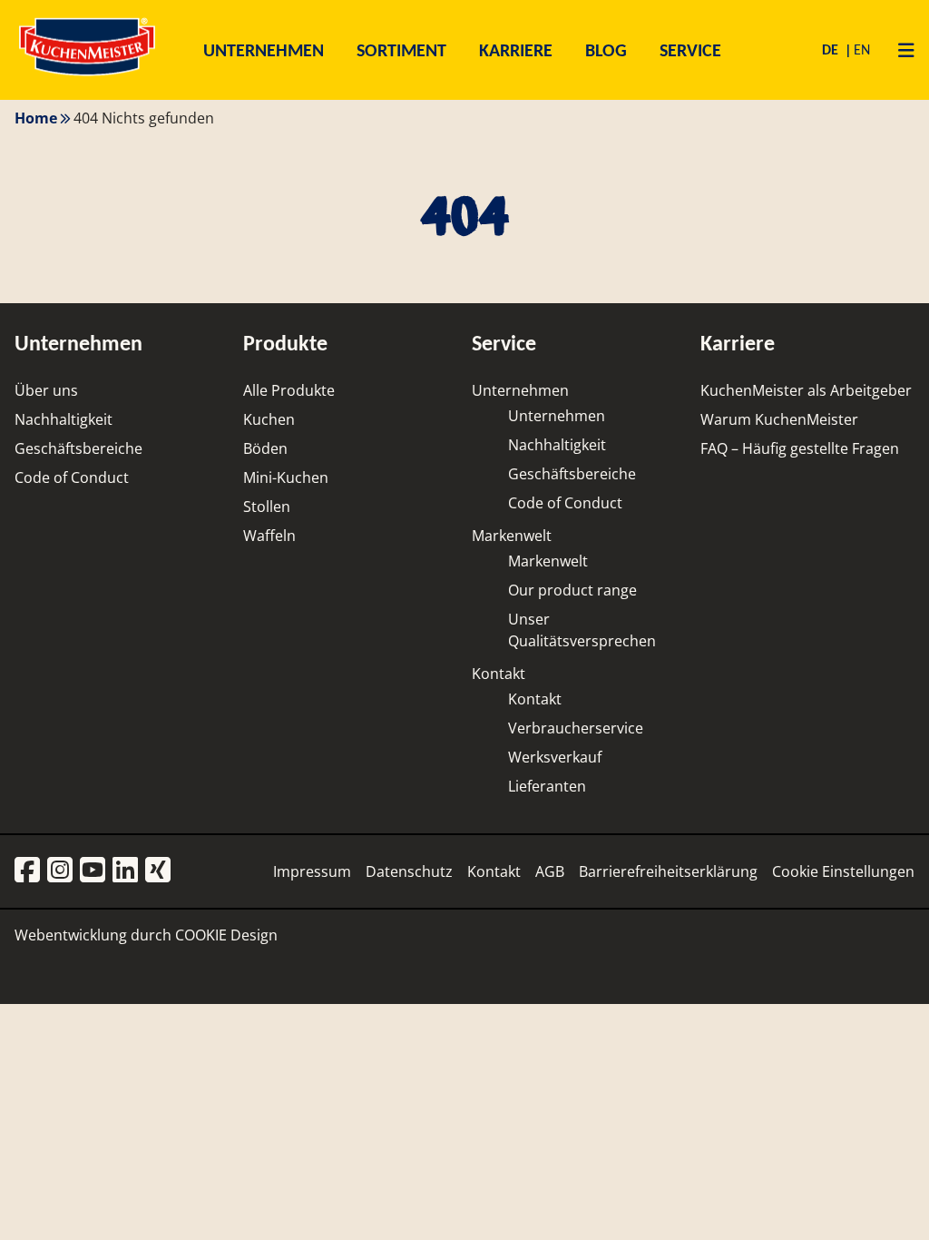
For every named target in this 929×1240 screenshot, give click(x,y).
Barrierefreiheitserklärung (668, 871)
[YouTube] (92, 871)
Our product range (572, 590)
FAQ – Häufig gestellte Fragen (799, 448)
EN (862, 49)
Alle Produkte (289, 390)
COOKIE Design (226, 935)
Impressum (312, 871)
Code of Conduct (72, 477)
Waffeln (269, 536)
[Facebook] (27, 871)
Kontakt (498, 674)
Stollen (266, 507)
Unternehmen (520, 390)
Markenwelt (512, 536)
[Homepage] (87, 75)
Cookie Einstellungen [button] (843, 871)
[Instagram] (60, 871)
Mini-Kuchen (285, 477)
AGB (549, 871)
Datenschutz (409, 871)
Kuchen (269, 419)
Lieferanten (547, 786)
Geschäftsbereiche (78, 448)
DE (832, 49)
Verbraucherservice (575, 728)
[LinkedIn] (125, 871)
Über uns (46, 390)
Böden (265, 448)
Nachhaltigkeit (63, 419)
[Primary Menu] (899, 50)
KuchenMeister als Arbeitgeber (806, 390)
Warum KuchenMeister (779, 419)
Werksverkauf (554, 757)
